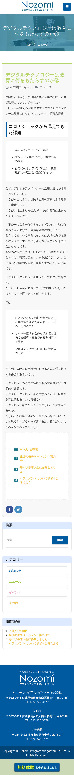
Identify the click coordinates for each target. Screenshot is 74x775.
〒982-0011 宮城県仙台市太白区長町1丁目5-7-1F (37, 697)
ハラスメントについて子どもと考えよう (34, 643)
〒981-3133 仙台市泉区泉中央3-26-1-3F (37, 735)
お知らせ (15, 570)
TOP (28, 44)
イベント (15, 592)
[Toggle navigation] (67, 7)
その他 (13, 602)
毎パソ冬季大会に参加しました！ (29, 639)
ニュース (43, 44)
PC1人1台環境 (29, 449)
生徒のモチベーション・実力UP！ (30, 635)
